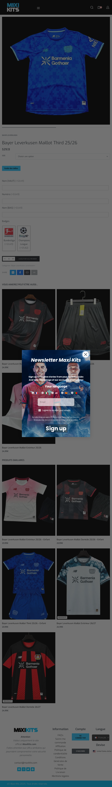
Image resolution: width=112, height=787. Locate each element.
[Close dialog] (85, 354)
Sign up (56, 428)
